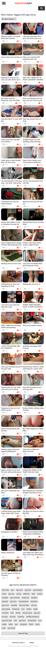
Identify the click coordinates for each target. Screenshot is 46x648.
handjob (5, 598)
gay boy (28, 590)
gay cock (5, 605)
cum (39, 620)
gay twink (11, 628)
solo (15, 620)
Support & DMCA (18, 643)
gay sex (11, 594)
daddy (39, 594)
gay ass (37, 613)
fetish (31, 624)
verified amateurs (32, 617)
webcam (26, 594)
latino (37, 624)
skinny (18, 613)
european (23, 624)
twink (35, 609)
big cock (19, 590)
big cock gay (24, 605)
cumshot (5, 613)
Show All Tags (23, 633)
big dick (5, 601)
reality (4, 624)
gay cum (13, 601)
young (18, 594)
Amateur (23, 3)
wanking (21, 617)
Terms (31, 643)
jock (12, 590)
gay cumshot (15, 598)
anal (12, 613)
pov (23, 609)
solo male (5, 590)
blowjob (34, 598)
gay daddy (6, 609)
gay (16, 624)
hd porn (13, 617)
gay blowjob (37, 590)
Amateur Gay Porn (21, 646)
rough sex (25, 598)
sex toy (34, 605)
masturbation (23, 601)
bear (33, 594)
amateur (14, 605)
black (11, 624)
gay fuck (22, 620)
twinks (29, 609)
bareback (15, 609)
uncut (4, 594)
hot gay (5, 617)
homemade (32, 620)
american (34, 601)
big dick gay (27, 613)
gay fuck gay (7, 620)
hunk (4, 628)
